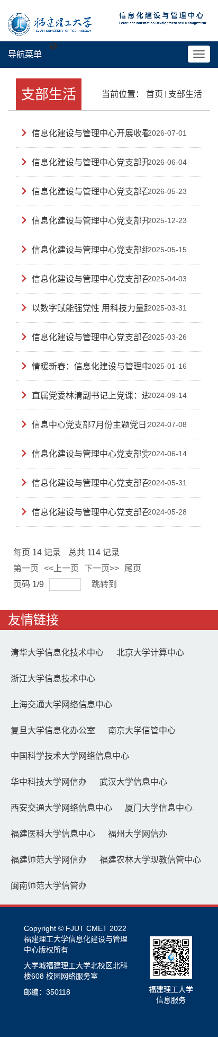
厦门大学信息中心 (159, 807)
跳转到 (105, 584)
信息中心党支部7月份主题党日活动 (98, 424)
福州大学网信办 (137, 833)
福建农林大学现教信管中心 (150, 859)
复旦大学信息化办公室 (53, 730)
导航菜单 (25, 54)
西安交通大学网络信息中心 (61, 807)
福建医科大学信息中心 (53, 833)
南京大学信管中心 (142, 730)
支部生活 (185, 94)
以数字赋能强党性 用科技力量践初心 (100, 308)
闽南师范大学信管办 (49, 885)
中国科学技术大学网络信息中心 (70, 755)
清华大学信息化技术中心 (57, 652)
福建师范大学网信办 (49, 859)
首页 (154, 94)
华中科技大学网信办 (49, 781)
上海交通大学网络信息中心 (61, 704)
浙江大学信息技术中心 (53, 678)
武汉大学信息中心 (133, 781)
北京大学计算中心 (150, 652)
